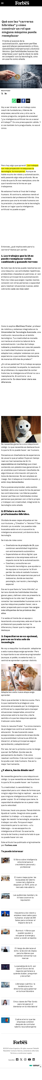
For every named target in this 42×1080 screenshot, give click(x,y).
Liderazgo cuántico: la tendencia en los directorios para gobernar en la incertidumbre (25, 987)
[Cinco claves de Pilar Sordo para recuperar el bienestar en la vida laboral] (5, 1002)
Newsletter (6, 1051)
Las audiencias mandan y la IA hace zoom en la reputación (25, 897)
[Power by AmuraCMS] (35, 1065)
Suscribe (11, 1060)
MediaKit (36, 1048)
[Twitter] (21, 1060)
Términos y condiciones (18, 1053)
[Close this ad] (40, 1066)
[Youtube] (29, 1060)
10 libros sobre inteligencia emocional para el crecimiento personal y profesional (25, 863)
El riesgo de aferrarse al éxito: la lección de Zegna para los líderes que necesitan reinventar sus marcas (25, 953)
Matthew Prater (24, 326)
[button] (2, 3)
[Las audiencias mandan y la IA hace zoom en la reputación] (5, 896)
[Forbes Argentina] (22, 3)
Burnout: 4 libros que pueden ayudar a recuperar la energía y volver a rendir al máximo (25, 934)
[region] (21, 12)
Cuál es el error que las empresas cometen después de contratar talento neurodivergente (25, 1023)
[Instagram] (25, 1060)
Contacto (14, 1051)
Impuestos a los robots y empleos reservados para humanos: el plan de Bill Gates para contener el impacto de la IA (25, 917)
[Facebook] (17, 1060)
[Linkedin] (33, 1060)
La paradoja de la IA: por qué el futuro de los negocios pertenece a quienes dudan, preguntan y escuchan (25, 971)
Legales (29, 1053)
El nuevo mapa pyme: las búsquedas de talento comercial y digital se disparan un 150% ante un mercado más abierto (25, 882)
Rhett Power (5, 90)
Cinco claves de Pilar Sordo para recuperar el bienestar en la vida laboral (25, 1004)
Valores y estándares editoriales (28, 1051)
